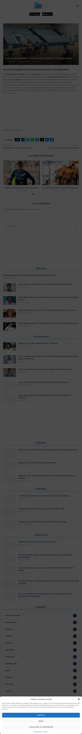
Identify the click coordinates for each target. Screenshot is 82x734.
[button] (79, 699)
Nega (41, 721)
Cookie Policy (37, 731)
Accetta (41, 715)
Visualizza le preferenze (41, 727)
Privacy (45, 731)
